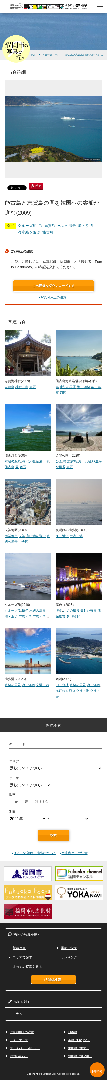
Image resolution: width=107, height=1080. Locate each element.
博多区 (75, 616)
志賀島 (49, 226)
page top (97, 1071)
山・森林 (62, 685)
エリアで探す (22, 957)
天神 (22, 536)
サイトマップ (19, 1040)
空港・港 (42, 461)
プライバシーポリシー (25, 1048)
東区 (32, 387)
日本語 (72, 1032)
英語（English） (79, 1040)
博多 (25, 610)
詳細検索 (54, 979)
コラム (17, 1014)
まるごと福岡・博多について (35, 853)
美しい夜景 (88, 610)
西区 (63, 393)
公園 (59, 461)
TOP (33, 54)
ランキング (69, 957)
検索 (53, 835)
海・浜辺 (85, 226)
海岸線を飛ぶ (29, 232)
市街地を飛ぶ (36, 536)
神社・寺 (21, 387)
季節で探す (69, 948)
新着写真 (19, 948)
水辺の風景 (66, 226)
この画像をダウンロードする (54, 286)
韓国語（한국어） (80, 1056)
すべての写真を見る (27, 967)
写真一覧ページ (50, 54)
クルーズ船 (27, 226)
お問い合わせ (19, 1056)
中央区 (23, 542)
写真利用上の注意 (53, 297)
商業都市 (11, 536)
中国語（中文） (78, 1048)
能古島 (48, 232)
